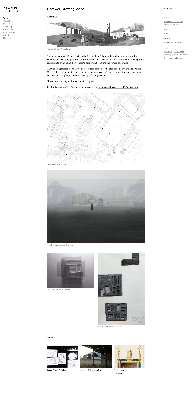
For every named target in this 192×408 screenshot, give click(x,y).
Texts (5, 18)
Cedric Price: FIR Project (56, 370)
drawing (180, 42)
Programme (8, 29)
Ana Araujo (53, 16)
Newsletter (8, 38)
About (6, 35)
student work (179, 51)
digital (173, 42)
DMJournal (8, 24)
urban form (179, 58)
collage (167, 42)
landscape (168, 51)
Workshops (8, 27)
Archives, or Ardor (121, 370)
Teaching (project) (171, 55)
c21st (166, 34)
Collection (8, 21)
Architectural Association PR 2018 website (118, 87)
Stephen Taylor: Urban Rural (91, 370)
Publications (9, 32)
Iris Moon (118, 373)
